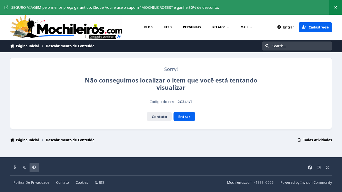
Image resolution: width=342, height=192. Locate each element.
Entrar (184, 116)
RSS (101, 182)
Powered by (306, 182)
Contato (159, 116)
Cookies (82, 182)
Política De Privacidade (31, 182)
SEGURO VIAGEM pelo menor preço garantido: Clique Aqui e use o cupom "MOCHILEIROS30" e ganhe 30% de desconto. (115, 7)
